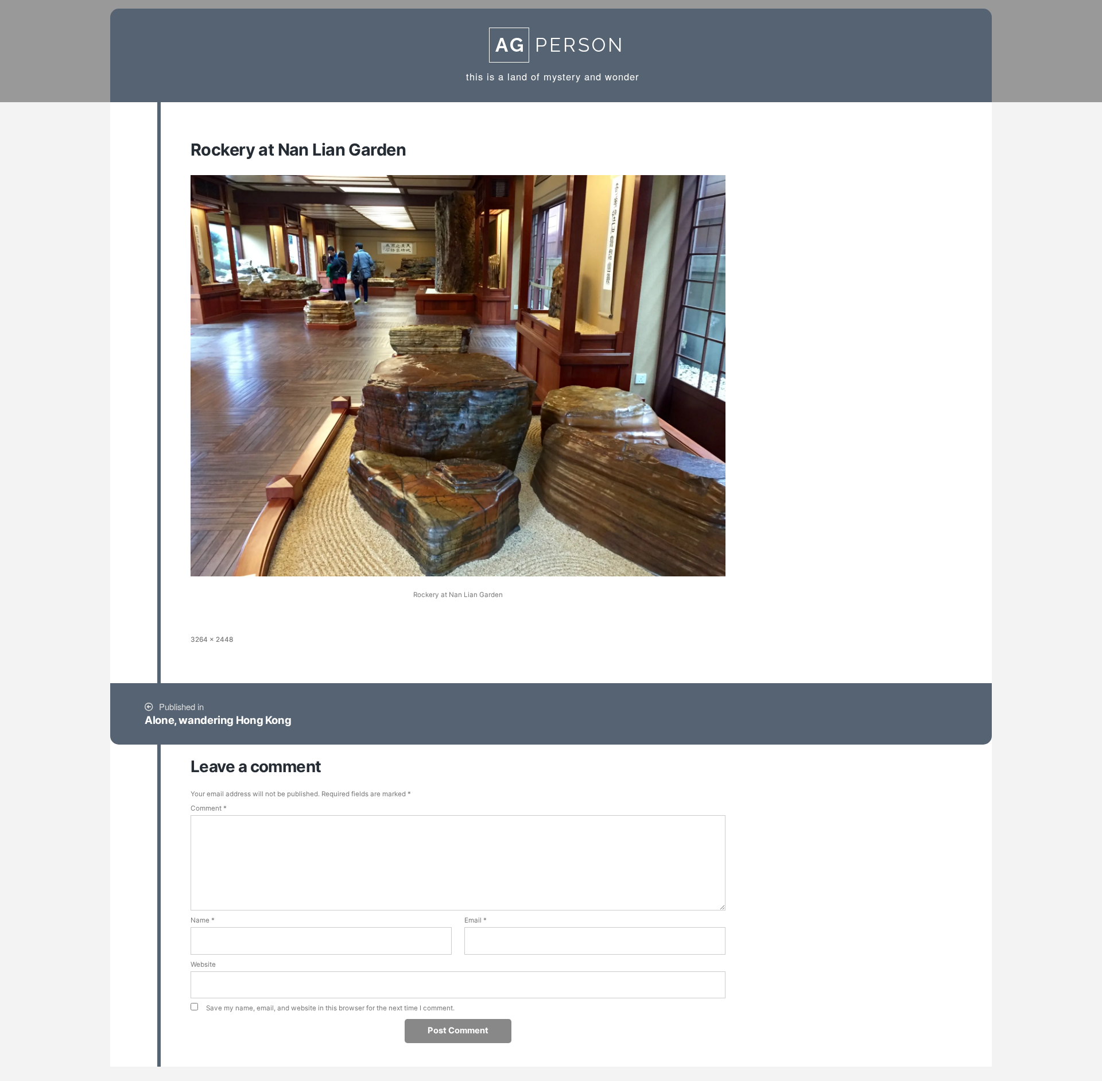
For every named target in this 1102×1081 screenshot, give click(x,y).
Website (203, 964)
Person (559, 45)
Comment (209, 808)
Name (203, 920)
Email (475, 920)
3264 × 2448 (212, 640)
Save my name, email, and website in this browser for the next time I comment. (330, 1008)
